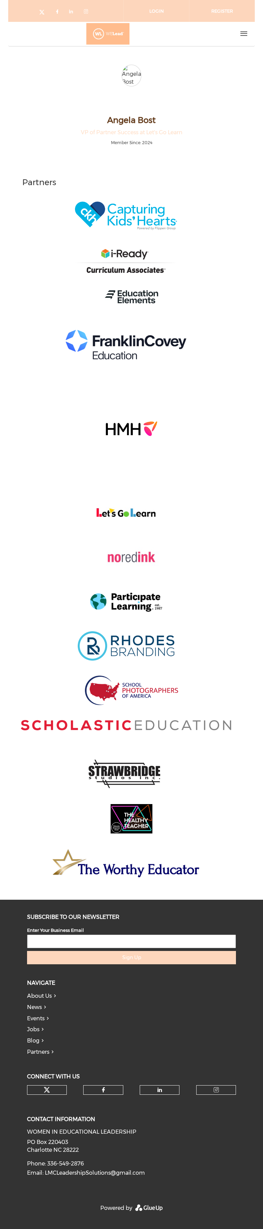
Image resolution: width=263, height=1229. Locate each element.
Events (36, 1018)
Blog (33, 1040)
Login (156, 11)
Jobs (33, 1029)
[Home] (107, 34)
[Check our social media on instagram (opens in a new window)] (87, 13)
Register (222, 11)
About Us (39, 996)
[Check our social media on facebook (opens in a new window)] (58, 13)
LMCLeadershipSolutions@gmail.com (95, 1173)
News (34, 1007)
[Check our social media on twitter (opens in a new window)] (44, 13)
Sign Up (131, 957)
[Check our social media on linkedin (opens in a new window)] (73, 13)
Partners (38, 1052)
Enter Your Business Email (55, 930)
